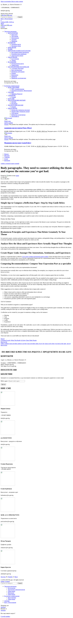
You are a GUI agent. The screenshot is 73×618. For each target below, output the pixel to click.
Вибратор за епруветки (18, 115)
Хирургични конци (17, 55)
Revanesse (14, 103)
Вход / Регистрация (10, 602)
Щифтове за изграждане (18, 78)
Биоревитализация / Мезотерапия (21, 90)
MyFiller (13, 102)
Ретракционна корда (17, 63)
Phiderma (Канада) (16, 94)
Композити (14, 75)
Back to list (4, 342)
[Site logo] (4, 15)
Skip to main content (17, 1)
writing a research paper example (10, 163)
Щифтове (14, 41)
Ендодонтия (15, 59)
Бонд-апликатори (16, 70)
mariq (17, 175)
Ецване (13, 73)
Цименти (14, 76)
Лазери (13, 60)
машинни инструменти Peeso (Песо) (18, 128)
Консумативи (12, 597)
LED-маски (14, 113)
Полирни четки (16, 46)
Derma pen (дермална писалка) (20, 110)
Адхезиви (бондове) (17, 68)
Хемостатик (15, 65)
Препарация (15, 38)
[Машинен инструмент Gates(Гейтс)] (8, 133)
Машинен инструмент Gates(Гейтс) (17, 143)
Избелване (11, 593)
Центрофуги (15, 116)
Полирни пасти (16, 44)
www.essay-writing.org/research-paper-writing (35, 256)
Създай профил (5, 616)
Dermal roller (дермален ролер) (20, 111)
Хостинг (3, 577)
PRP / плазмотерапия (17, 89)
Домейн (10, 577)
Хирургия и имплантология (16, 589)
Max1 (16, 577)
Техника (13, 39)
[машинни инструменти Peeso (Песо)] (8, 118)
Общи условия (5, 581)
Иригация (14, 34)
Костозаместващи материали (20, 52)
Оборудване (11, 591)
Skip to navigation (6, 1)
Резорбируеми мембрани (18, 54)
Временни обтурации (17, 71)
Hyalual (13, 97)
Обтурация (14, 36)
